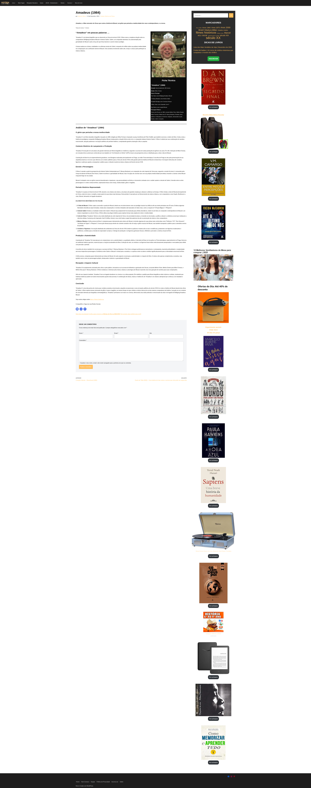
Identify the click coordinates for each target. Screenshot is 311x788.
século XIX (224, 35)
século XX (213, 38)
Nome (81, 333)
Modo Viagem (21, 3)
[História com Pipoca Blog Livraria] (5, 2)
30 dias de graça (213, 333)
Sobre (121, 781)
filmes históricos (206, 32)
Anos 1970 (215, 28)
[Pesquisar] (231, 15)
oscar (204, 35)
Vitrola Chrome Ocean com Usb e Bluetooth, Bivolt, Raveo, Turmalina (213, 551)
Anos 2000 (225, 27)
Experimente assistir (213, 327)
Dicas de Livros (78, 3)
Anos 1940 (199, 27)
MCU (199, 35)
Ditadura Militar (210, 30)
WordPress (90, 786)
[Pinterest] (85, 309)
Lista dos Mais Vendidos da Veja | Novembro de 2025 (212, 47)
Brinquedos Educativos (32, 3)
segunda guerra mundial (213, 35)
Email (116, 333)
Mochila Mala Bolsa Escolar (213, 115)
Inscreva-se (115, 781)
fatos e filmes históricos (97, 299)
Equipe (93, 781)
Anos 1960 (206, 28)
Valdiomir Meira (82, 16)
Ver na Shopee (213, 151)
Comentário (82, 340)
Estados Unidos (223, 30)
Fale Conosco (85, 781)
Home (78, 781)
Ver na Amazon (213, 107)
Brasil (201, 30)
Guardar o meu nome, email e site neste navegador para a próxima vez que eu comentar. (105, 363)
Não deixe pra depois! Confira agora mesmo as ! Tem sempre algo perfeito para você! (108, 314)
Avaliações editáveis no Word (213, 633)
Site (150, 333)
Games (41, 3)
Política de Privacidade (103, 781)
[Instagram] (81, 309)
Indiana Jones (220, 33)
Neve (77, 786)
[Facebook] (77, 309)
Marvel (227, 33)
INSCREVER (213, 59)
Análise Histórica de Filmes (108, 16)
